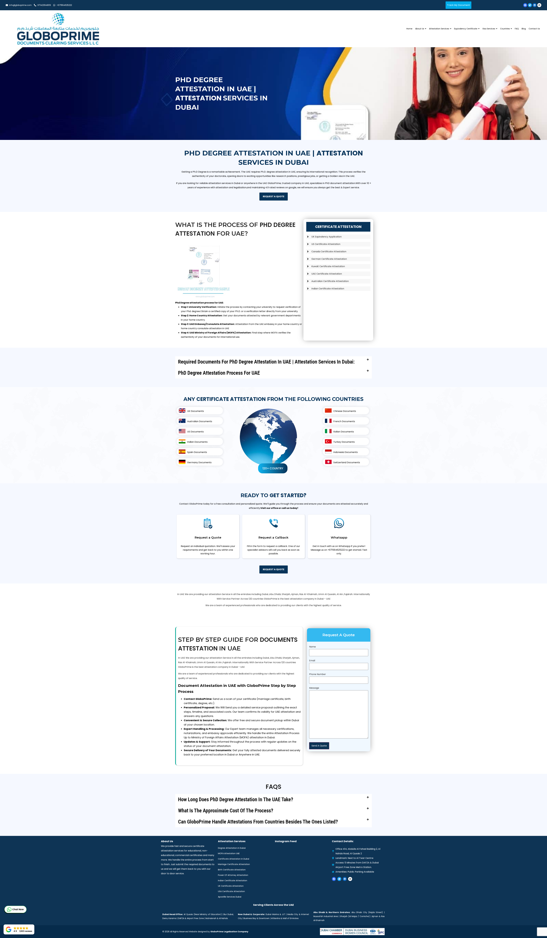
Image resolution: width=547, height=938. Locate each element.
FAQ (517, 28)
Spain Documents (197, 452)
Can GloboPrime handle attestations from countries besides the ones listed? (258, 822)
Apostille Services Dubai (229, 896)
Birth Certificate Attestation (232, 869)
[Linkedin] (535, 5)
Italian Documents (343, 431)
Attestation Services (439, 28)
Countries (505, 28)
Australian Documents (199, 421)
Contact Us (534, 28)
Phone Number (317, 674)
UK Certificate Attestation (231, 886)
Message (314, 688)
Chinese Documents (344, 411)
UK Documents (195, 411)
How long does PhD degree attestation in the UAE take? (235, 800)
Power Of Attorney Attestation (233, 875)
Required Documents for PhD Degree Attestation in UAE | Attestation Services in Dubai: (266, 362)
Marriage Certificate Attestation (234, 864)
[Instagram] (539, 5)
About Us (419, 28)
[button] (273, 361)
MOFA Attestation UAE (229, 853)
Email (312, 660)
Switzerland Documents (346, 462)
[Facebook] (525, 5)
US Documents (195, 431)
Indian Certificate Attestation (232, 880)
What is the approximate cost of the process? (225, 811)
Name (312, 646)
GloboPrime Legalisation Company (229, 931)
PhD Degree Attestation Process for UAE (219, 373)
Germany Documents (199, 462)
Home (409, 28)
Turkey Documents (344, 442)
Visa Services (488, 28)
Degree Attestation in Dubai (232, 848)
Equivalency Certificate (465, 28)
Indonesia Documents (345, 452)
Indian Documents (197, 442)
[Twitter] (530, 5)
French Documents (344, 421)
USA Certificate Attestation (231, 891)
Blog (524, 28)
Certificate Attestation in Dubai (233, 858)
